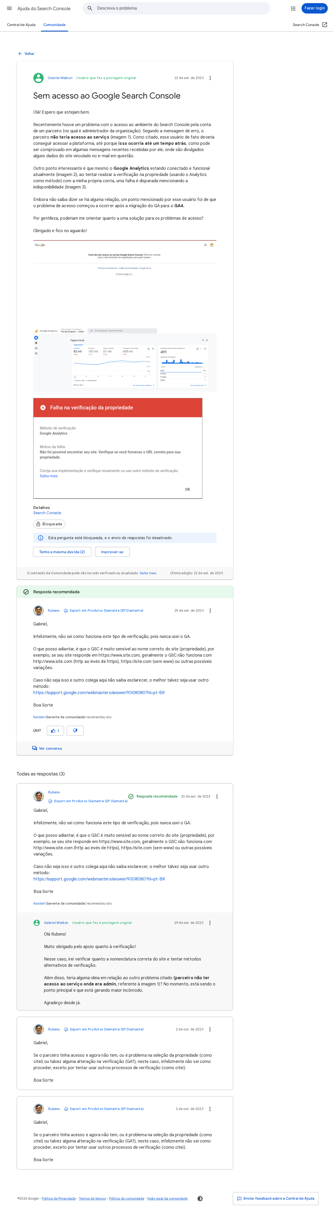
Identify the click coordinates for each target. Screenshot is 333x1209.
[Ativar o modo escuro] (200, 1198)
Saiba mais (148, 573)
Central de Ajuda (21, 25)
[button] (9, 8)
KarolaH (38, 717)
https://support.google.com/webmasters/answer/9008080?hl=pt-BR (99, 692)
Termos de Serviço (92, 1198)
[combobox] (183, 8)
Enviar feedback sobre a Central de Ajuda (279, 1198)
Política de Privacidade (59, 1198)
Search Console (47, 513)
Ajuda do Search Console (44, 8)
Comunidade (54, 25)
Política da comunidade (126, 1198)
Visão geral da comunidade (167, 1198)
